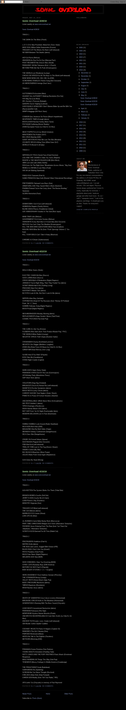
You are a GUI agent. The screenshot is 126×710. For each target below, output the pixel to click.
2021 (81, 63)
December (85, 73)
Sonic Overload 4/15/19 (34, 471)
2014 (81, 135)
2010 (81, 148)
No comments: (48, 243)
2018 (81, 122)
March (83, 112)
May (83, 95)
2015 (81, 132)
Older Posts (68, 694)
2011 (81, 145)
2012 (81, 141)
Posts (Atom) (37, 698)
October (84, 79)
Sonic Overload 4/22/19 (34, 251)
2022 (81, 60)
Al (92, 161)
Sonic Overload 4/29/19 (34, 21)
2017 (81, 125)
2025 (81, 51)
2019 (81, 70)
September (85, 82)
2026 (81, 47)
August (84, 86)
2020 (81, 67)
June (83, 92)
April (83, 108)
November (85, 76)
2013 (81, 138)
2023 (81, 57)
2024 (81, 54)
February (84, 115)
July (83, 89)
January (84, 118)
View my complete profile (87, 209)
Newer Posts (27, 694)
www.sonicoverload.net (42, 24)
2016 (81, 128)
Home (48, 694)
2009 (81, 151)
